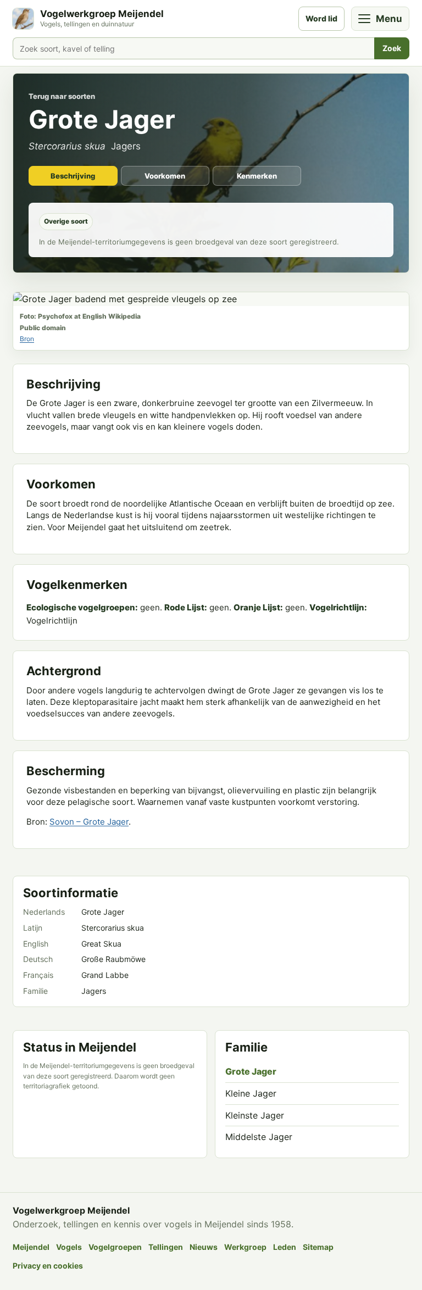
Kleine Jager (250, 1093)
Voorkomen (165, 175)
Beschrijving (73, 175)
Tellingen (165, 1247)
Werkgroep (245, 1247)
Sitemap (318, 1247)
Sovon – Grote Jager (89, 821)
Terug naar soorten (62, 96)
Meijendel (31, 1247)
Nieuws (204, 1247)
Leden (284, 1247)
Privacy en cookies (48, 1265)
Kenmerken (257, 175)
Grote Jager (250, 1071)
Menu (389, 18)
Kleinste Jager (254, 1115)
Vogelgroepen (115, 1247)
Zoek (391, 48)
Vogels (69, 1247)
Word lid (321, 18)
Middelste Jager (258, 1136)
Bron (27, 339)
